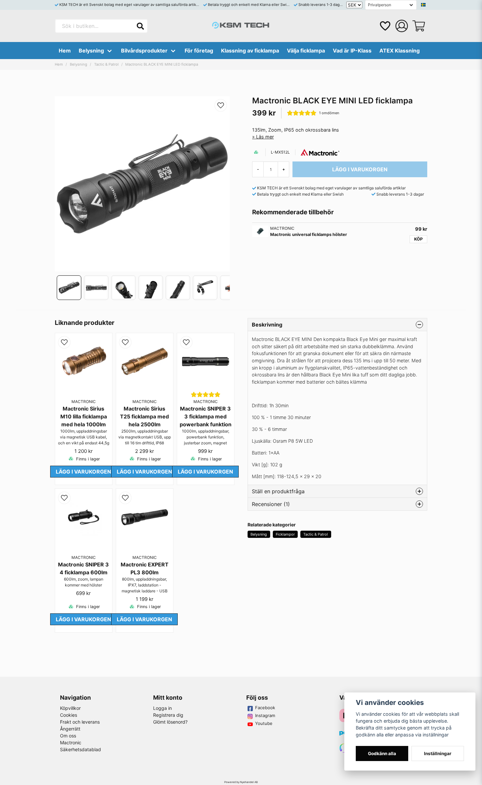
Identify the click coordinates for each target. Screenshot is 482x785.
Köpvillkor (70, 708)
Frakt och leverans (80, 722)
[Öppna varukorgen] (418, 25)
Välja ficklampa (306, 50)
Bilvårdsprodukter (144, 50)
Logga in (162, 708)
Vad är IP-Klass (352, 50)
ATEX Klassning (399, 50)
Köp (418, 239)
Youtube (263, 723)
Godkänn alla (382, 753)
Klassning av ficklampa (250, 50)
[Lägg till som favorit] (384, 25)
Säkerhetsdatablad (80, 749)
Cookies (68, 715)
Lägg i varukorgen (83, 471)
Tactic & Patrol (106, 64)
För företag (199, 50)
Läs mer (265, 136)
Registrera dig (168, 715)
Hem (65, 50)
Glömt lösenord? (170, 722)
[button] (423, 5)
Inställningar (438, 753)
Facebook (265, 707)
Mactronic (70, 742)
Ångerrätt (70, 729)
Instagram (265, 715)
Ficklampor (285, 534)
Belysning (91, 50)
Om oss (68, 735)
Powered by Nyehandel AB (241, 782)
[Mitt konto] (401, 25)
